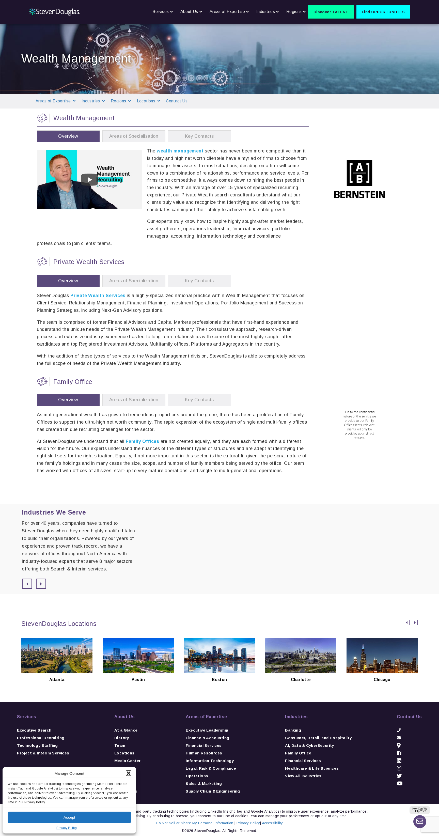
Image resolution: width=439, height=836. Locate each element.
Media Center (127, 760)
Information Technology (210, 760)
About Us (124, 716)
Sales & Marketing (204, 783)
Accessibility (272, 823)
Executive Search (34, 730)
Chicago (382, 671)
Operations (197, 776)
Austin (138, 671)
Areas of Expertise (206, 716)
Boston (220, 671)
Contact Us (176, 101)
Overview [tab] (68, 136)
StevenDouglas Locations (58, 623)
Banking (293, 730)
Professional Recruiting (40, 738)
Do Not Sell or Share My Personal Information (194, 823)
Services (26, 716)
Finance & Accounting (207, 738)
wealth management (180, 150)
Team (120, 745)
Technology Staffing (37, 745)
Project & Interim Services (43, 753)
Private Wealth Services (97, 295)
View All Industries (303, 776)
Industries (296, 716)
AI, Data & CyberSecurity (309, 745)
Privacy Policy (66, 828)
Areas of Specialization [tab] (133, 136)
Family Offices (142, 441)
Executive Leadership (207, 730)
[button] (128, 773)
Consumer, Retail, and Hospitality (318, 738)
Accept (69, 817)
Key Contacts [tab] (199, 136)
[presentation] (407, 622)
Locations (124, 753)
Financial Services (204, 745)
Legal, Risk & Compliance (211, 768)
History (121, 738)
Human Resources (204, 753)
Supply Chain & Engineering (213, 791)
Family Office (298, 753)
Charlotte (301, 671)
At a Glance (125, 730)
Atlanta (56, 671)
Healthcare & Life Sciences (312, 768)
